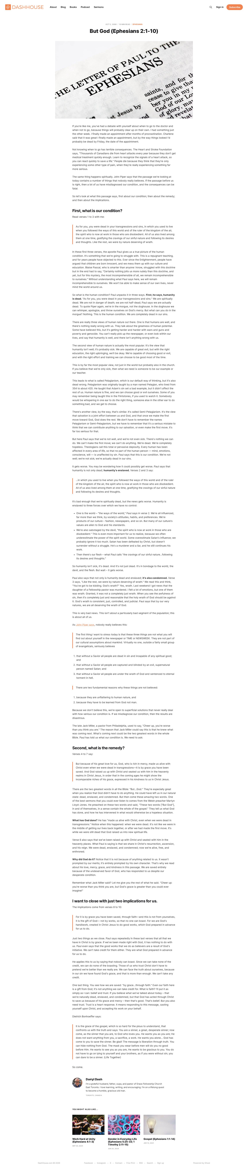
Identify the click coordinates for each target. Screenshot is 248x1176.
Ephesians (138, 24)
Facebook (88, 1163)
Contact (118, 1163)
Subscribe (234, 7)
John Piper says (85, 624)
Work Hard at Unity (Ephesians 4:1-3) (83, 1140)
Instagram (101, 1163)
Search (150, 1163)
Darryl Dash (94, 1079)
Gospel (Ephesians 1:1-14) (159, 1139)
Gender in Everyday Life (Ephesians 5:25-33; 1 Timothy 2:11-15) (122, 1142)
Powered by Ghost (201, 1163)
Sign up (160, 1163)
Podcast (85, 7)
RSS (141, 1163)
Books (73, 7)
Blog (63, 7)
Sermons (99, 7)
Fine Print (130, 1163)
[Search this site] (211, 7)
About (53, 7)
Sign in (220, 7)
